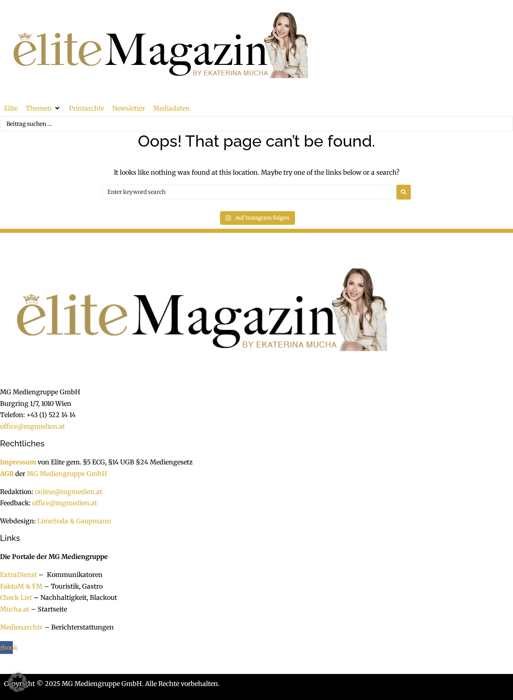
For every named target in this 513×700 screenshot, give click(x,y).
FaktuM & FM (21, 586)
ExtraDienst (18, 575)
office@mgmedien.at (32, 426)
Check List (16, 597)
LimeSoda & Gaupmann (74, 521)
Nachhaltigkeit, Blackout (74, 597)
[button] (43, 108)
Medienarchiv (21, 627)
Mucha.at (14, 609)
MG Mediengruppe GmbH (67, 474)
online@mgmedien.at (68, 492)
